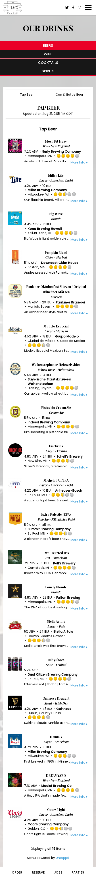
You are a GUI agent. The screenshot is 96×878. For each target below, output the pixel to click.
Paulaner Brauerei (70, 302)
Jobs (58, 872)
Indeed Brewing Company (49, 422)
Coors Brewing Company (48, 824)
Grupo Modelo (67, 336)
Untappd (62, 858)
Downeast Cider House (59, 262)
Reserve (38, 872)
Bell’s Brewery (64, 563)
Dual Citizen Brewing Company (52, 674)
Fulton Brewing (68, 597)
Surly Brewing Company (61, 151)
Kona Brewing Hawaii (45, 228)
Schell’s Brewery (69, 456)
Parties (78, 872)
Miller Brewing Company (47, 190)
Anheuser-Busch (68, 490)
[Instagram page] (79, 7)
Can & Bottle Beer (69, 94)
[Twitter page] (67, 7)
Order (17, 872)
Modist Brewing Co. (56, 785)
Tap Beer (27, 94)
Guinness (63, 708)
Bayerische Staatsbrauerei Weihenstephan (49, 381)
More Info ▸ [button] (79, 162)
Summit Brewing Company (49, 529)
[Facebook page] (73, 7)
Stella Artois (63, 631)
